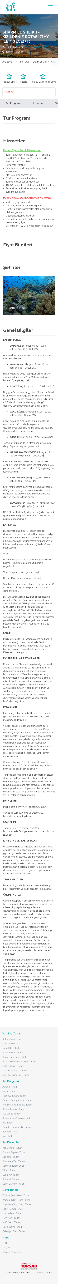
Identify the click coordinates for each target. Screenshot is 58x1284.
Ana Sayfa (7, 61)
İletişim (6, 1247)
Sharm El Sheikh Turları (44, 61)
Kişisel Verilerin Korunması (18, 1272)
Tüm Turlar (23, 61)
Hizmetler (38, 103)
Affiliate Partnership (12, 1252)
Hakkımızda (8, 1243)
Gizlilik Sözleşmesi (43, 1272)
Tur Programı (13, 103)
